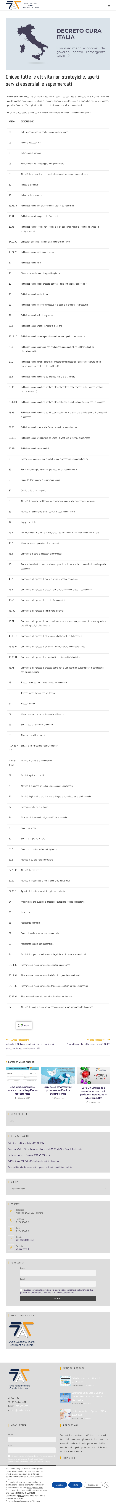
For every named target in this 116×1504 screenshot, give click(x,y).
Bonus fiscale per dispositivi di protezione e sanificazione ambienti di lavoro (58, 1090)
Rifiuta (75, 1484)
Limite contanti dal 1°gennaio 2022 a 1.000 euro (29, 1155)
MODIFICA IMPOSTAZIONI (25, 1493)
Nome (22, 1268)
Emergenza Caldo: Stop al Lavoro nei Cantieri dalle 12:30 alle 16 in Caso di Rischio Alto (45, 1149)
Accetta (59, 1484)
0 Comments (90, 1385)
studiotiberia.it (22, 1248)
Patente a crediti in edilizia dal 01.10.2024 (26, 1143)
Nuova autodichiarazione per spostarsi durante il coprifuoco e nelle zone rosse (22, 1090)
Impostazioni (93, 1484)
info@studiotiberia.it (25, 1239)
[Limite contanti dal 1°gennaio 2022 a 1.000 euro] (65, 1414)
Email (22, 1279)
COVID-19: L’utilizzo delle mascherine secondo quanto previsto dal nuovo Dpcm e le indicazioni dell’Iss (93, 1092)
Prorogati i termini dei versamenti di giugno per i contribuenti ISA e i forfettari (40, 1167)
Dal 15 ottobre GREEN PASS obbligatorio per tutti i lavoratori (33, 1161)
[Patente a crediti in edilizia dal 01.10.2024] (65, 1381)
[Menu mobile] (109, 5)
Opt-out (21, 1495)
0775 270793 (22, 1406)
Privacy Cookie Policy (35, 1487)
